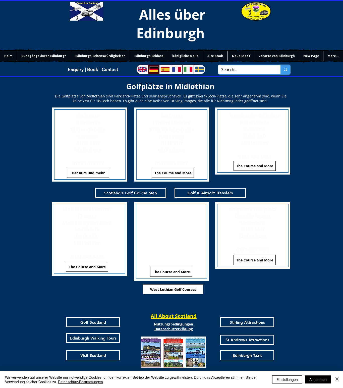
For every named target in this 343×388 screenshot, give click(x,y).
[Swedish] (199, 69)
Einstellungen (287, 379)
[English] (142, 69)
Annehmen (318, 379)
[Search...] (285, 69)
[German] (153, 69)
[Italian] (188, 69)
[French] (176, 69)
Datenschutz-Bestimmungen (80, 381)
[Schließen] (337, 379)
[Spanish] (165, 69)
